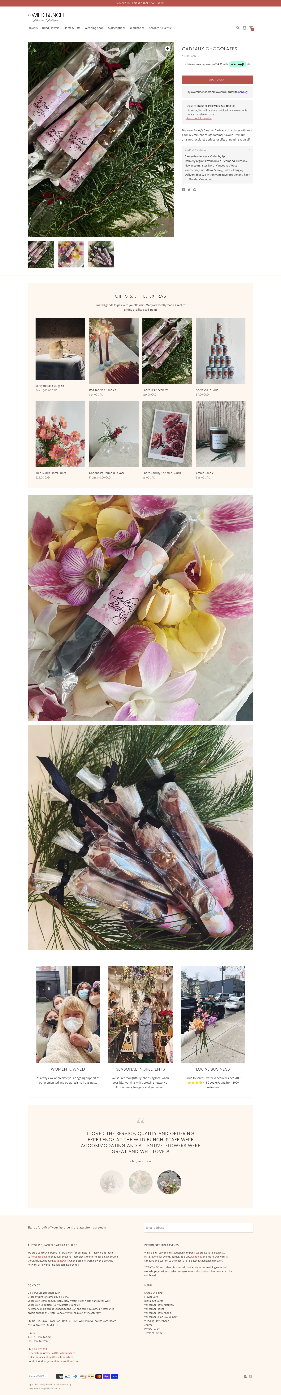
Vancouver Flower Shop (157, 1306)
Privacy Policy (151, 1322)
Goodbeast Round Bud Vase (107, 473)
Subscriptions (117, 28)
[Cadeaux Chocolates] (167, 351)
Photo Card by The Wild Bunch (161, 473)
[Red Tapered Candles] (114, 351)
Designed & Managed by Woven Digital (46, 1382)
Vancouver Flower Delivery (159, 1298)
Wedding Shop (94, 28)
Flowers (33, 28)
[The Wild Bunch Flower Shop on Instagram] (250, 1370)
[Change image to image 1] (41, 254)
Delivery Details (195, 149)
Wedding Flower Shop (156, 1314)
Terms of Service (153, 1326)
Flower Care (151, 1290)
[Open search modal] (238, 28)
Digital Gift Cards (153, 1294)
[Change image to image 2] (71, 254)
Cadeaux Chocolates (155, 390)
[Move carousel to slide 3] (169, 1175)
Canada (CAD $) (36, 1370)
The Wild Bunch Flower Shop (58, 1378)
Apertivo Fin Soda (207, 390)
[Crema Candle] (221, 434)
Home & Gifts (72, 28)
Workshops (137, 28)
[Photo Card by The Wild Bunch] (167, 434)
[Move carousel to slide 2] (141, 1175)
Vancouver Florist (154, 1302)
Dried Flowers (50, 28)
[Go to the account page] (244, 28)
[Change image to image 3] (101, 254)
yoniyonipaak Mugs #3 (50, 386)
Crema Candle (205, 473)
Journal (148, 1318)
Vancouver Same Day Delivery (160, 1310)
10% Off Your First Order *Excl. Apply (140, 3)
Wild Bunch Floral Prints (51, 473)
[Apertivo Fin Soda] (221, 351)
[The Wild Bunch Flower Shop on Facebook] (245, 1370)
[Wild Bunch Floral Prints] (60, 434)
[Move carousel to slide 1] (112, 1175)
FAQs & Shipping (153, 1286)
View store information (199, 118)
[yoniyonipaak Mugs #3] (60, 349)
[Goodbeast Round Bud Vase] (114, 434)
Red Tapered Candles (102, 390)
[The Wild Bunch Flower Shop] (46, 18)
